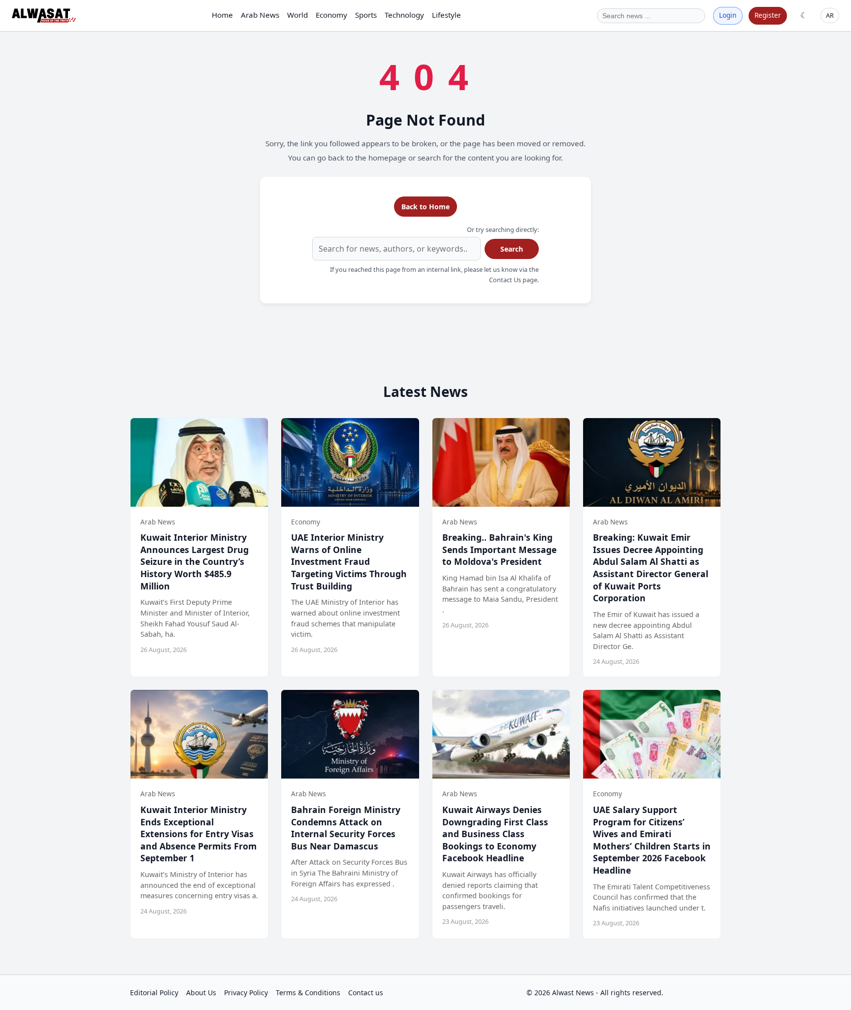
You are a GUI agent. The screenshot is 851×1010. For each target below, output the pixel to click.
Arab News (260, 15)
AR (830, 15)
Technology (404, 15)
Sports (366, 15)
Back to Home (425, 206)
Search (511, 249)
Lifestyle (446, 15)
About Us (201, 992)
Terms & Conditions (308, 992)
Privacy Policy (246, 992)
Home (222, 15)
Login (727, 15)
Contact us (365, 992)
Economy (331, 15)
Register (767, 15)
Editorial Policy (154, 992)
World (297, 15)
